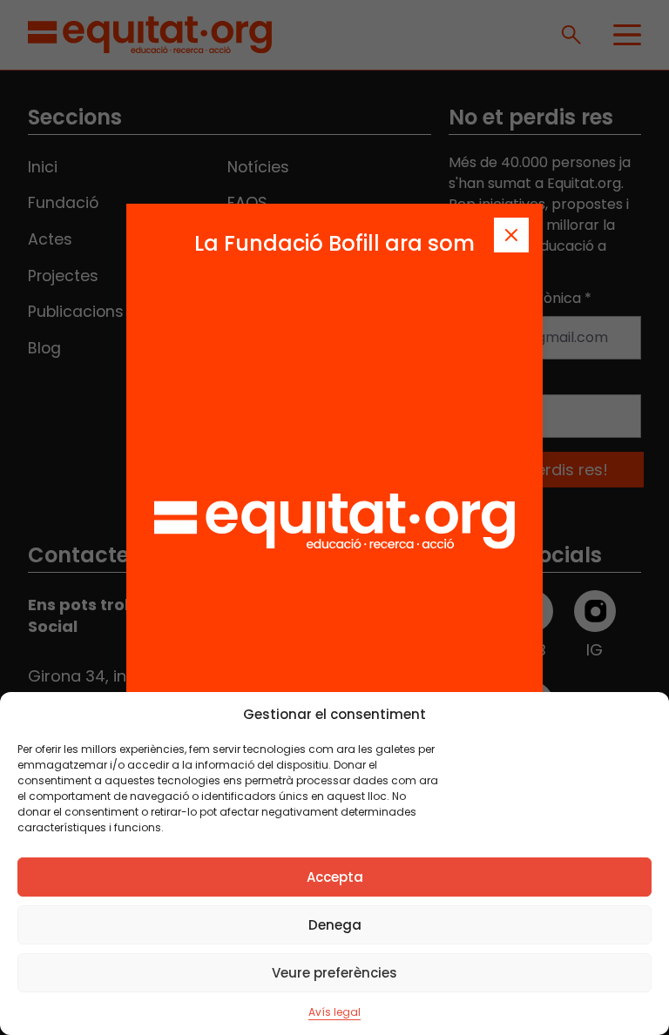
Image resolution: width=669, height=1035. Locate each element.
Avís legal (334, 1012)
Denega (335, 925)
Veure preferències (334, 973)
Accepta (335, 877)
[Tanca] (511, 235)
